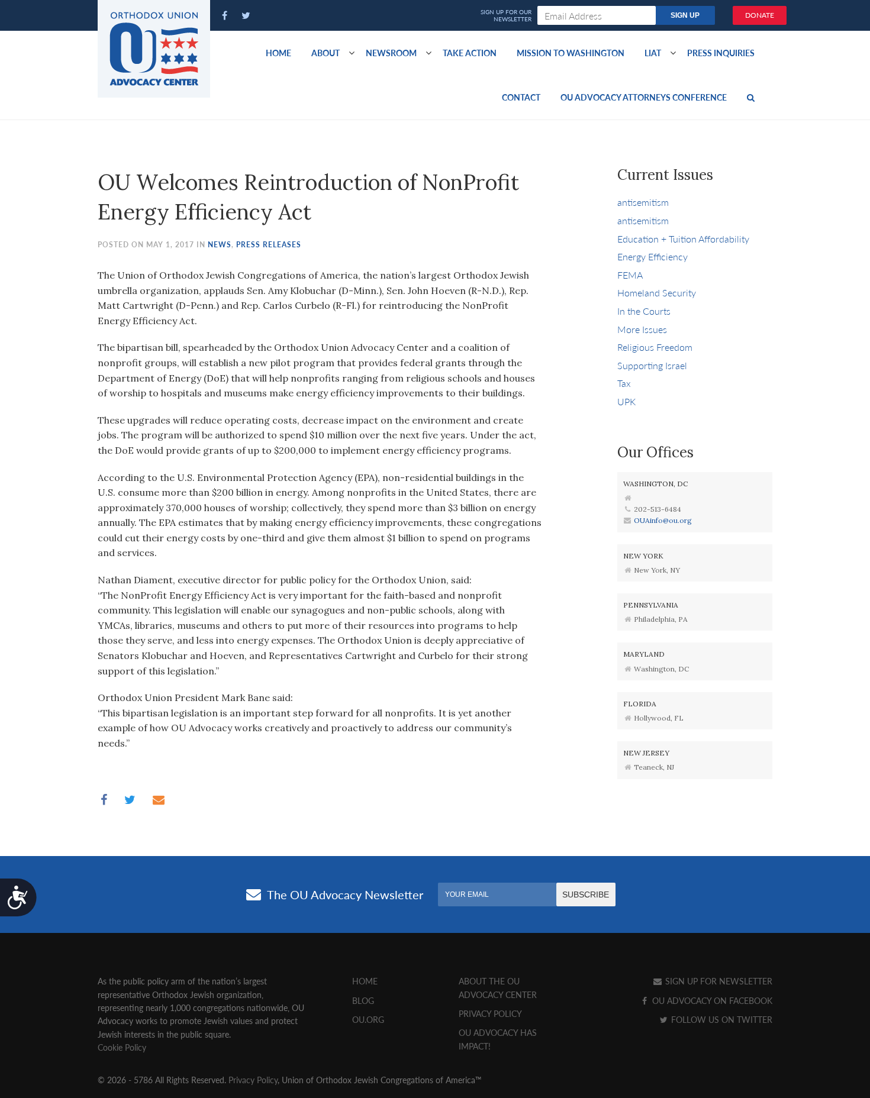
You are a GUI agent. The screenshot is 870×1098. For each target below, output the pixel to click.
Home (278, 53)
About (325, 53)
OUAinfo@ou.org (663, 520)
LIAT (653, 53)
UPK (626, 401)
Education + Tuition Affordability (683, 239)
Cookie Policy (122, 1047)
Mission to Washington (570, 53)
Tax (624, 383)
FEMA (630, 275)
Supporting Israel (652, 365)
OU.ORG (368, 1019)
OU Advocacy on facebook (711, 1000)
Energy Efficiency (652, 256)
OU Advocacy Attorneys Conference (643, 97)
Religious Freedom (654, 347)
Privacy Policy (490, 1013)
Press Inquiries (721, 53)
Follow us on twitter (720, 1019)
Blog (363, 1000)
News (219, 245)
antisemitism (643, 202)
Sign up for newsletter (717, 981)
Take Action (470, 53)
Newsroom (391, 53)
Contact (521, 97)
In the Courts (644, 311)
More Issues (642, 329)
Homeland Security (656, 292)
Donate (759, 15)
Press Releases (268, 245)
